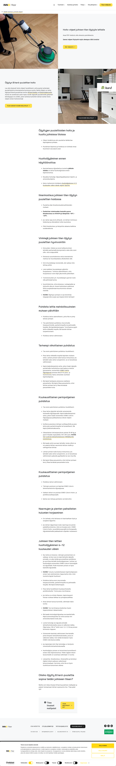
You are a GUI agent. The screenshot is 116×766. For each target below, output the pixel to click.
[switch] (47, 763)
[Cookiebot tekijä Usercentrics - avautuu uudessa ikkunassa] (10, 763)
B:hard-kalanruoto (45, 92)
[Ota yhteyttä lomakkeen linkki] (35, 726)
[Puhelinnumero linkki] (34, 731)
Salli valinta (102, 750)
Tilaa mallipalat (106, 5)
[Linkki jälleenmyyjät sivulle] (47, 726)
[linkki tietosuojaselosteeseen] (62, 726)
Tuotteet (61, 5)
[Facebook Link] (105, 726)
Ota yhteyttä (92, 5)
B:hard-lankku (32, 92)
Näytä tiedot (83, 763)
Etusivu (54, 4)
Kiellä (103, 755)
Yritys (83, 5)
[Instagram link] (108, 726)
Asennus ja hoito (72, 5)
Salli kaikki (103, 745)
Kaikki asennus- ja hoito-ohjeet (13, 12)
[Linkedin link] (111, 726)
